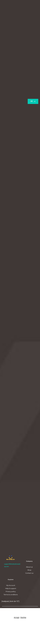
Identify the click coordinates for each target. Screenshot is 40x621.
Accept (16, 618)
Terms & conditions (11, 595)
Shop (29, 570)
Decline (23, 618)
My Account (10, 585)
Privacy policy (11, 591)
